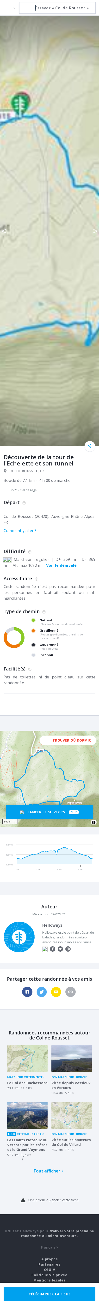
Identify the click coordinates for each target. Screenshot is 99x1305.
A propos (49, 1259)
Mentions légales (49, 1280)
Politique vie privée (49, 1275)
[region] (49, 779)
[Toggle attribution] (94, 822)
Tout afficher (46, 1171)
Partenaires (49, 1264)
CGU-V (49, 1269)
